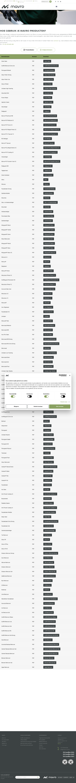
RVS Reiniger (4, 143)
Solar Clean (4, 66)
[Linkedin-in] (61, 2)
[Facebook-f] (56, 2)
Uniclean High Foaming (7, 93)
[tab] (29, 50)
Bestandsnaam (5, 61)
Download (47, 61)
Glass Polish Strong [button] (51, 79)
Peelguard (3, 116)
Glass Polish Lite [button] (50, 84)
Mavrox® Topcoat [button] (50, 148)
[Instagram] (58, 2)
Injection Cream (5, 107)
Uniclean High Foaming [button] (51, 93)
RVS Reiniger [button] (49, 143)
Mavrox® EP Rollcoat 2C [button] (52, 125)
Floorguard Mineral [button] (50, 75)
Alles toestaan (59, 406)
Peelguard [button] (48, 116)
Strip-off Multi (4, 88)
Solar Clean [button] (49, 66)
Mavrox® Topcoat (5, 148)
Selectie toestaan (38, 406)
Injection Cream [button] (50, 107)
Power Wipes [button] (49, 102)
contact (56, 40)
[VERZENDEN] (36, 264)
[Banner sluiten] (69, 375)
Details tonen (63, 401)
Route (59, 230)
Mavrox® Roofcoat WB (7, 120)
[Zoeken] (50, 2)
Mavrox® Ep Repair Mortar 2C (8, 152)
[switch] (30, 396)
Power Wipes (4, 102)
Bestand (32, 61)
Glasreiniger (4, 111)
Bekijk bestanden (3, 56)
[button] (56, 6)
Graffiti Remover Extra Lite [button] (52, 70)
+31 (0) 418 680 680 (8, 44)
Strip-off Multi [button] (49, 88)
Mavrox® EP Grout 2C (6, 129)
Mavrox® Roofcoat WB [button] (51, 120)
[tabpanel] (38, 106)
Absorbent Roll (5, 97)
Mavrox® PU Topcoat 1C (7, 138)
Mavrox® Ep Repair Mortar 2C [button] (53, 152)
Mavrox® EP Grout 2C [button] (51, 129)
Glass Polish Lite (5, 84)
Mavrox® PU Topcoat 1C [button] (52, 138)
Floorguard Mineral (6, 75)
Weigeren (16, 406)
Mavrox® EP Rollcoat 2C (7, 125)
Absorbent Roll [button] (49, 97)
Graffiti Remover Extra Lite (8, 70)
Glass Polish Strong (6, 79)
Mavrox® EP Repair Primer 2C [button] (53, 134)
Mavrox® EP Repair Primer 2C (8, 134)
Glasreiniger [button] (49, 111)
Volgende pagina (71, 156)
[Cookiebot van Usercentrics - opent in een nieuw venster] (60, 375)
